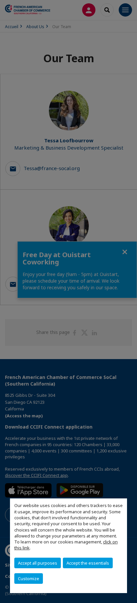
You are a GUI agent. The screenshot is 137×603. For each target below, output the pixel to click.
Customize (28, 578)
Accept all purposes (37, 563)
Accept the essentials (88, 563)
